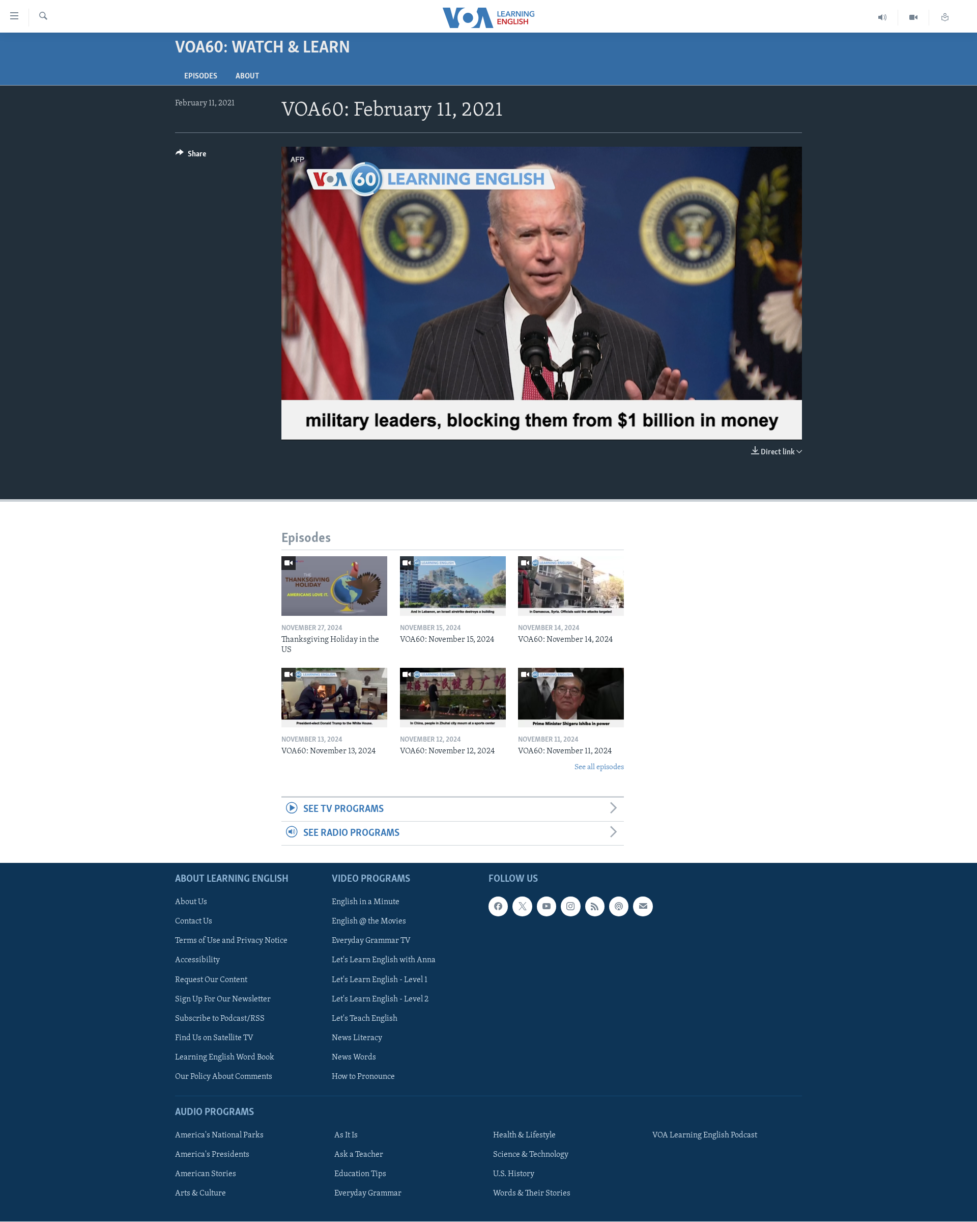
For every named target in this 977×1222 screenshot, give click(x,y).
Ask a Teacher (358, 1155)
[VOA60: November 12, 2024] (453, 697)
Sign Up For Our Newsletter (223, 999)
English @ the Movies (369, 922)
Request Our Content (211, 980)
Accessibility (197, 961)
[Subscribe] (642, 906)
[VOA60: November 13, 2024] (334, 697)
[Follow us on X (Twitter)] (522, 906)
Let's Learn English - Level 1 (379, 980)
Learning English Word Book (224, 1057)
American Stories (205, 1175)
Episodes (200, 76)
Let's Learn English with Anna (384, 961)
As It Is (346, 1136)
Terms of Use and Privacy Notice (231, 941)
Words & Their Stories (531, 1194)
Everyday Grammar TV (371, 941)
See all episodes (599, 767)
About (247, 76)
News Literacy (357, 1038)
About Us (191, 903)
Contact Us (193, 922)
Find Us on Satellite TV (214, 1038)
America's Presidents (212, 1155)
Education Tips (360, 1175)
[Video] (913, 17)
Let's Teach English (364, 1019)
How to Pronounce (363, 1077)
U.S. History (513, 1175)
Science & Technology (530, 1155)
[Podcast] (618, 906)
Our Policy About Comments (223, 1077)
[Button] (191, 156)
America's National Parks (219, 1136)
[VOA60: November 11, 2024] (571, 697)
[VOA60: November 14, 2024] (571, 586)
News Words (354, 1057)
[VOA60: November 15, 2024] (453, 586)
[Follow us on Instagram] (570, 906)
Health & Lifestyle (524, 1136)
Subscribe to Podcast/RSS (220, 1019)
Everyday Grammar (367, 1194)
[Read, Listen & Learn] (945, 17)
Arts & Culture (200, 1194)
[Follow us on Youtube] (546, 906)
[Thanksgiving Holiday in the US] (334, 586)
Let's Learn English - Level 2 (380, 999)
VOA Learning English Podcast (704, 1136)
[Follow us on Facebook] (498, 906)
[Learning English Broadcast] (882, 17)
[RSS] (595, 906)
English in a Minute (365, 903)
